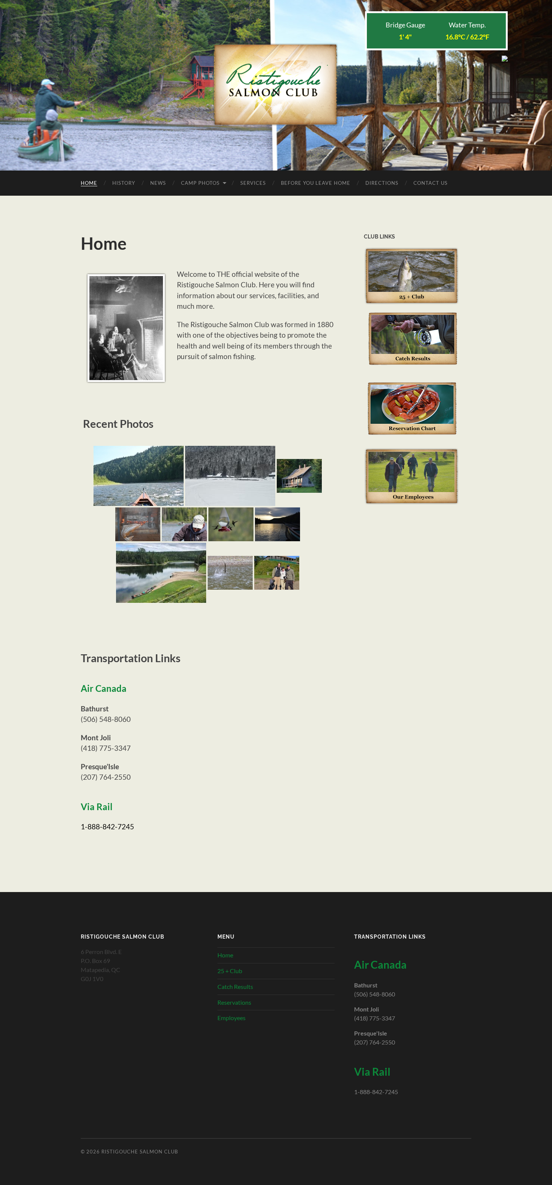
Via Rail (97, 807)
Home (89, 183)
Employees (231, 1017)
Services (253, 183)
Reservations (234, 1002)
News (158, 183)
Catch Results (235, 986)
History (123, 183)
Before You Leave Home (315, 183)
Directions (381, 183)
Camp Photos (200, 183)
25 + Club (229, 970)
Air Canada (104, 688)
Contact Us (430, 183)
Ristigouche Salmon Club (139, 1152)
